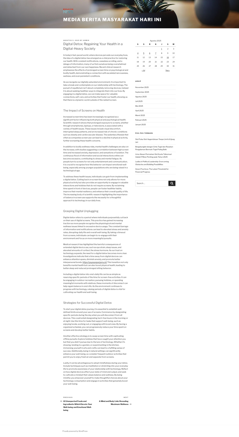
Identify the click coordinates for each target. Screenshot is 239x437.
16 (168, 57)
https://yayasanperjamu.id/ (95, 262)
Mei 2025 (139, 106)
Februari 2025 (141, 120)
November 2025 (142, 87)
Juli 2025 (139, 101)
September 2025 (142, 92)
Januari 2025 (140, 124)
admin (86, 40)
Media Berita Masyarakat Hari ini (112, 19)
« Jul (143, 70)
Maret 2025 (140, 115)
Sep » (168, 70)
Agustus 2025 (141, 97)
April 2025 (139, 110)
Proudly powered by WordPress (75, 431)
